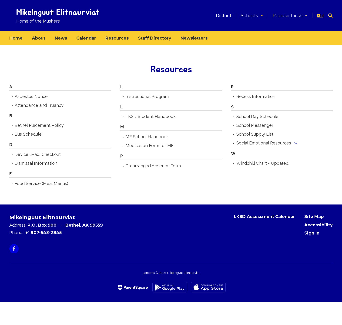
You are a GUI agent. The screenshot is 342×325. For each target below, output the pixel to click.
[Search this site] (330, 15)
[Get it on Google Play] (169, 287)
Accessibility (318, 225)
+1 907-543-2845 (43, 232)
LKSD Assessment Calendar (264, 216)
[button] (252, 15)
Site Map (314, 216)
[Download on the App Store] (208, 287)
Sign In (311, 233)
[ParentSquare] (133, 287)
